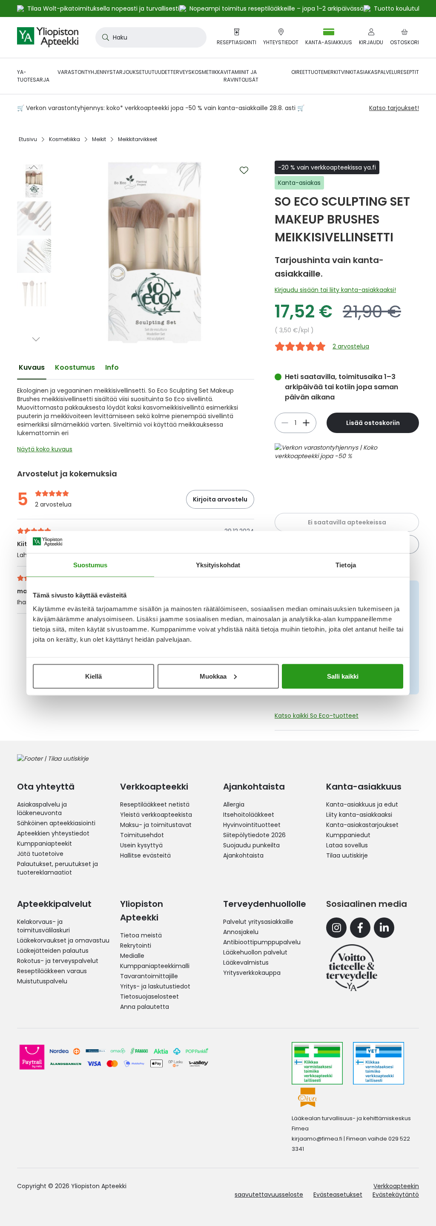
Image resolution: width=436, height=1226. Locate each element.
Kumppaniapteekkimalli (154, 966)
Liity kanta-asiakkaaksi (359, 814)
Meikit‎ (99, 139)
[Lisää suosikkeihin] (244, 170)
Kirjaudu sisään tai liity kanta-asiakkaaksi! (335, 290)
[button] (34, 167)
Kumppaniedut (348, 835)
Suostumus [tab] (90, 565)
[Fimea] (317, 1063)
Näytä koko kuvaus (44, 449)
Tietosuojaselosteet (149, 996)
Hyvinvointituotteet (252, 825)
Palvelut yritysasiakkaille (258, 921)
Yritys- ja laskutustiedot (155, 986)
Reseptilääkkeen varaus (52, 971)
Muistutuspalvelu (42, 981)
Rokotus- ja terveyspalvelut (57, 961)
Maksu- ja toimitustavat (156, 825)
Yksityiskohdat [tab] (218, 565)
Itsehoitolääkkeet (248, 814)
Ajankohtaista (243, 855)
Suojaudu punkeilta (251, 845)
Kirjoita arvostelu (220, 499)
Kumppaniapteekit (44, 843)
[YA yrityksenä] (351, 967)
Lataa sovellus (347, 845)
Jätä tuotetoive (40, 853)
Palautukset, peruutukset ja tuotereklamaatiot (57, 868)
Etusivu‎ (28, 139)
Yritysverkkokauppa (252, 972)
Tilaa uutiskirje (347, 855)
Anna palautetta (144, 1006)
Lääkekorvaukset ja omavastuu (63, 940)
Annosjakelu (240, 932)
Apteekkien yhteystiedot (53, 833)
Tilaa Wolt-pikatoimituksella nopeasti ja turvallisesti (103, 8)
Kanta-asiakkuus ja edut (362, 804)
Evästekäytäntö (396, 1194)
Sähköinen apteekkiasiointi (56, 823)
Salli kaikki (343, 676)
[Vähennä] (306, 422)
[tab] (31, 367)
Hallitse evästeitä (145, 855)
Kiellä (93, 676)
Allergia (233, 804)
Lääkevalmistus (246, 962)
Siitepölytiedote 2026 (254, 835)
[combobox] (151, 37)
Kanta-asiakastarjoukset (362, 825)
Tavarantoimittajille (149, 976)
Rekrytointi (135, 945)
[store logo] (47, 37)
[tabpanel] (135, 422)
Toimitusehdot (142, 835)
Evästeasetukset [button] (337, 1194)
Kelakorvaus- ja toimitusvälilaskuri (43, 925)
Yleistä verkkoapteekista (156, 814)
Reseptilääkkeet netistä (154, 804)
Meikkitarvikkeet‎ (137, 139)
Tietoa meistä (141, 935)
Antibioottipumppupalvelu (262, 942)
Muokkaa (213, 676)
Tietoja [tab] (346, 565)
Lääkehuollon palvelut (255, 952)
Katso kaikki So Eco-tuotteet (317, 715)
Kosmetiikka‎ (64, 139)
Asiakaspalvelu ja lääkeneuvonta (42, 808)
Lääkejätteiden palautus (53, 950)
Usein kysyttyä (141, 845)
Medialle (132, 955)
